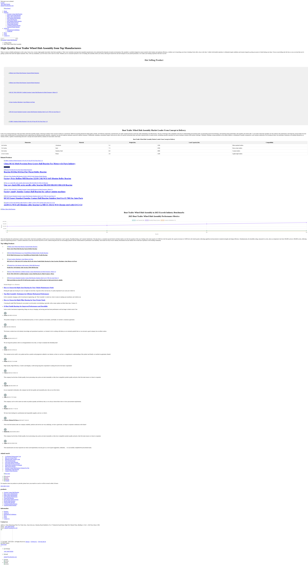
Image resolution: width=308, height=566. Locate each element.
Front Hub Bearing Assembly (12, 463)
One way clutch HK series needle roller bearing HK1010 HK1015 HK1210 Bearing (38, 185)
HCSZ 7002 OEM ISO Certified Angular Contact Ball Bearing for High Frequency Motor (30, 273)
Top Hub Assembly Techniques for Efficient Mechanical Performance (26, 294)
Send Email (3, 544)
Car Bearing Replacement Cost (13, 456)
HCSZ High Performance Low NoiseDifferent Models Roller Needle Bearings (27, 255)
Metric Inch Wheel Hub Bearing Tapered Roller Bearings (22, 248)
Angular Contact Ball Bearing (14, 14)
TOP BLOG (34, 541)
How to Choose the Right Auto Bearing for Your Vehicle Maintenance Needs (29, 287)
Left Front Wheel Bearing (11, 462)
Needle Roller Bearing (12, 22)
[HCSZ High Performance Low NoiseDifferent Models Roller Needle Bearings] (27, 253)
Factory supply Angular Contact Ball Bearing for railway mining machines (34, 192)
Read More (7, 167)
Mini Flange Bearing (10, 466)
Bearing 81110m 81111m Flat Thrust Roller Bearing (25, 172)
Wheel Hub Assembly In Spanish (13, 465)
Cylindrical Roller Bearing (13, 25)
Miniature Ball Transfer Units (12, 459)
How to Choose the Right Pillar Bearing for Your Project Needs (24, 300)
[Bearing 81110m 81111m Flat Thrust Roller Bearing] (18, 169)
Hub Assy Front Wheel (11, 458)
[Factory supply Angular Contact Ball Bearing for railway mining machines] (28, 189)
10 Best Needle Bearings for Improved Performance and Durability (26, 306)
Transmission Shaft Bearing (12, 469)
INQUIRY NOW (5, 486)
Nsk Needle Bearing (10, 460)
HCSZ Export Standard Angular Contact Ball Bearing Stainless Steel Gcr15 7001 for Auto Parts (43, 198)
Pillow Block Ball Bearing (13, 17)
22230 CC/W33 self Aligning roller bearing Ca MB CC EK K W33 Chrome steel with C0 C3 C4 (43, 205)
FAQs (5, 34)
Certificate (9, 31)
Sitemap (27, 541)
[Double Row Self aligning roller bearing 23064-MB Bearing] (23, 265)
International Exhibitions (13, 30)
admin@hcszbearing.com (7, 5)
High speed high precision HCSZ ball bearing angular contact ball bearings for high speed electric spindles (35, 280)
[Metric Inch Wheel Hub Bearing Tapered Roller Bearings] (22, 246)
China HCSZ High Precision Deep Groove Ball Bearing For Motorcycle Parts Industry (39, 164)
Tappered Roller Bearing (13, 27)
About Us (6, 28)
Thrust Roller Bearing (12, 24)
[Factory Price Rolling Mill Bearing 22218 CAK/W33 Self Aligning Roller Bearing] (25, 176)
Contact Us (7, 35)
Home (5, 11)
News (5, 32)
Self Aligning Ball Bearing (14, 18)
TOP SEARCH (42, 541)
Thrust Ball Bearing (12, 19)
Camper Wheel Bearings (11, 471)
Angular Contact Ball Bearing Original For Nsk (17, 468)
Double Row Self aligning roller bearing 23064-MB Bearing (22, 267)
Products (6, 12)
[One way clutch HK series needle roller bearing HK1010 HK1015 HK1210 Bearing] (26, 183)
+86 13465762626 (9, 526)
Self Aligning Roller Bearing (14, 21)
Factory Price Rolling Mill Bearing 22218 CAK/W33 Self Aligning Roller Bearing (37, 178)
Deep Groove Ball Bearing (14, 15)
